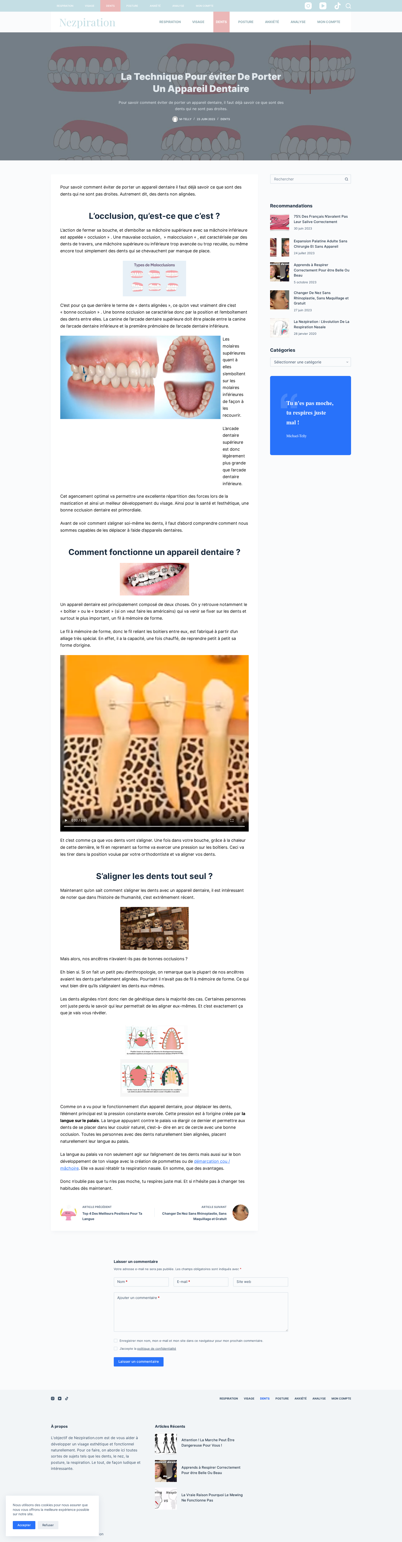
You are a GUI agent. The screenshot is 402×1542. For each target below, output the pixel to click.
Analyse (178, 5)
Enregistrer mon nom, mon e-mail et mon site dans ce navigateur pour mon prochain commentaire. (191, 1340)
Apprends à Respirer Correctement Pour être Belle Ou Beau (321, 270)
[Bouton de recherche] (346, 179)
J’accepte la (148, 1348)
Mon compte (205, 5)
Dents (110, 5)
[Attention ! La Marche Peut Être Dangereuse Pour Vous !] (166, 1443)
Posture (132, 5)
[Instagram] (308, 5)
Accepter (24, 1525)
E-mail (183, 1281)
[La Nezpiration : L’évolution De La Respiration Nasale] (279, 327)
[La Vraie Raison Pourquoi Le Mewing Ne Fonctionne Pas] (166, 1498)
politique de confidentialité (156, 1348)
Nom (122, 1281)
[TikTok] (337, 5)
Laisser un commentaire (138, 1361)
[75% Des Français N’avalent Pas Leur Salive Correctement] (279, 222)
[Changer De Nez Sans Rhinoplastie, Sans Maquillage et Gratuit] (279, 299)
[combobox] (306, 179)
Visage (89, 5)
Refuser (48, 1525)
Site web (244, 1281)
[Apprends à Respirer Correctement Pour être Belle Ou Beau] (279, 271)
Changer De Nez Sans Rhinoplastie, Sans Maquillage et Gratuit (321, 298)
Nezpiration (87, 22)
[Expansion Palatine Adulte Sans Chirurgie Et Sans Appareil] (279, 247)
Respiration (65, 5)
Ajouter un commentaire (138, 1297)
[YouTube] (322, 5)
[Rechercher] (348, 6)
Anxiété (155, 5)
